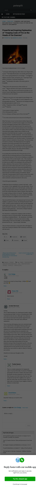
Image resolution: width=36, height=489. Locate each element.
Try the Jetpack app (20, 479)
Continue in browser (20, 484)
